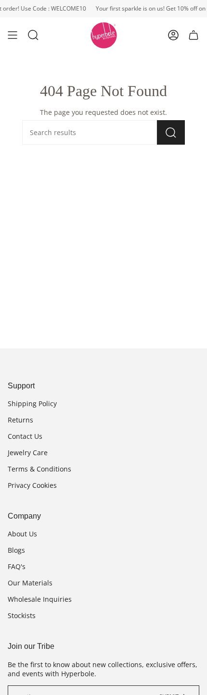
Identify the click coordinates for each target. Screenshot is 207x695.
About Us (22, 533)
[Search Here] (171, 132)
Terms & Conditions (39, 468)
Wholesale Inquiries (40, 599)
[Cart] (193, 35)
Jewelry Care (28, 452)
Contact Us (25, 436)
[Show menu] (12, 35)
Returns (20, 419)
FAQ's (17, 566)
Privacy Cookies (32, 485)
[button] (33, 35)
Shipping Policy (32, 403)
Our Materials (30, 582)
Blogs (16, 550)
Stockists (22, 615)
